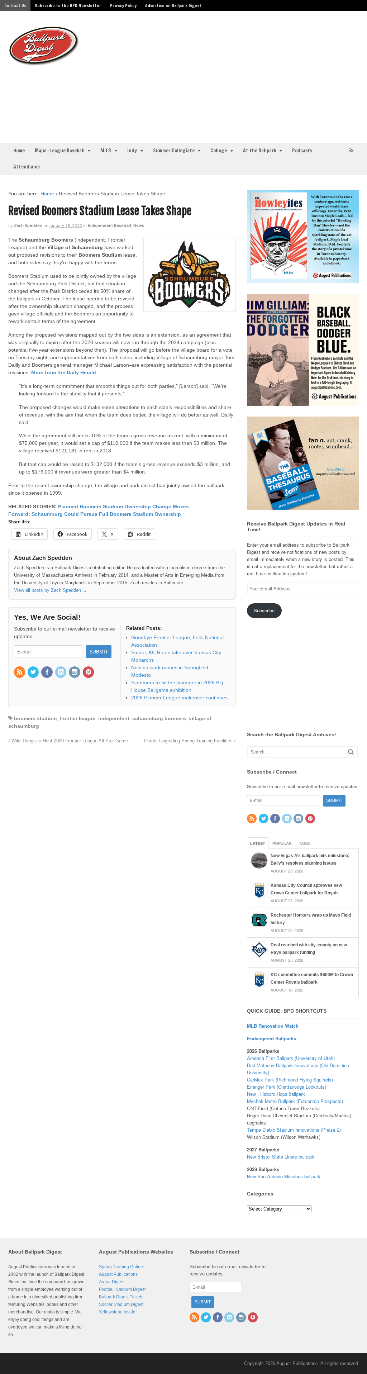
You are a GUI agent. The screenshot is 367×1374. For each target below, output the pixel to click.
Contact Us (15, 6)
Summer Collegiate (174, 150)
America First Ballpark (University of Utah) (291, 1058)
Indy (132, 150)
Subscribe (264, 610)
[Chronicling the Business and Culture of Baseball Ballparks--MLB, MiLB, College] (44, 63)
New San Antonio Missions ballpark (283, 1176)
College (218, 150)
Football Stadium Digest (122, 1289)
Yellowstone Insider (118, 1311)
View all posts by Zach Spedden (50, 590)
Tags (304, 843)
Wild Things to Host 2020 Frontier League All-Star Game (69, 740)
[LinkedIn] (61, 672)
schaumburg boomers (159, 718)
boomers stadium (35, 718)
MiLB (105, 150)
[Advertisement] (240, 75)
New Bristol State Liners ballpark (281, 1156)
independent (113, 718)
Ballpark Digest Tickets (121, 1296)
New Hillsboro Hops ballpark (276, 1093)
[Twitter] (34, 672)
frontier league (77, 718)
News (138, 225)
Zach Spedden (28, 225)
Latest (257, 843)
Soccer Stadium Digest (121, 1304)
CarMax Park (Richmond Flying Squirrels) (290, 1079)
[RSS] (20, 672)
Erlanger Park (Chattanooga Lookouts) (286, 1086)
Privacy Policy (123, 6)
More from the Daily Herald (63, 372)
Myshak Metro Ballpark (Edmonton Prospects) (295, 1101)
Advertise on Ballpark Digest (173, 6)
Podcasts (302, 150)
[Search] (351, 751)
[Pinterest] (89, 672)
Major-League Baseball (60, 150)
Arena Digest (111, 1281)
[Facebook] (47, 672)
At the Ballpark (259, 150)
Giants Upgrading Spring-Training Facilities (189, 740)
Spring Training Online (121, 1266)
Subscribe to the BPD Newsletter (68, 6)
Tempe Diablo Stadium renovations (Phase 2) (294, 1129)
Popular (282, 843)
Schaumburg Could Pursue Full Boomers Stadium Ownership (106, 514)
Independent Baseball (110, 225)
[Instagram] (75, 672)
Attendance (26, 166)
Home (19, 150)
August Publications (118, 1274)
